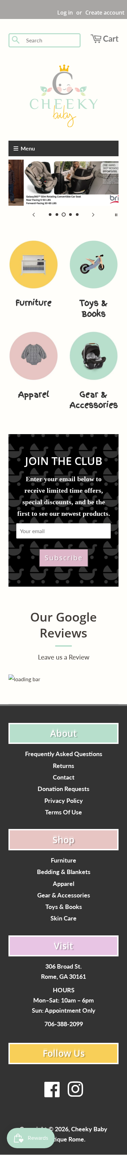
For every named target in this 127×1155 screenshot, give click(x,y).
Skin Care (63, 918)
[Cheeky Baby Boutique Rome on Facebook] (52, 1093)
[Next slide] (93, 214)
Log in (65, 12)
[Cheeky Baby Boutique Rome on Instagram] (75, 1093)
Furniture (63, 860)
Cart (111, 38)
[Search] (16, 40)
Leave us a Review (63, 657)
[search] (51, 40)
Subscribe (64, 557)
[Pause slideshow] (116, 214)
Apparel (63, 883)
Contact (64, 777)
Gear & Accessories (63, 895)
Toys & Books (63, 906)
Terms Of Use (63, 812)
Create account (104, 12)
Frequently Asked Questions (63, 753)
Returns (63, 765)
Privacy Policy (63, 800)
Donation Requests (63, 788)
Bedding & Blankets (63, 871)
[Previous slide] (33, 214)
